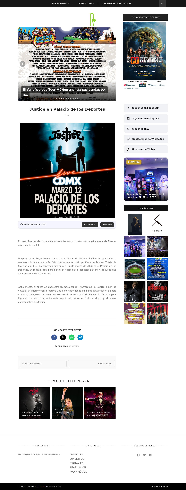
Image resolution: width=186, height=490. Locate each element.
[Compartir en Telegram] (80, 337)
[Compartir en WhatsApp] (72, 337)
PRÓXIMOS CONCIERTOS (117, 3)
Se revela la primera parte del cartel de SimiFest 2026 (133, 251)
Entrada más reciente (31, 363)
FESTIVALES (76, 463)
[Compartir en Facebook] (54, 337)
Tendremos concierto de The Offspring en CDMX (157, 295)
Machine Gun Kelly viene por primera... (33, 414)
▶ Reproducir (90, 224)
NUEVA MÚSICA (60, 3)
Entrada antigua (105, 363)
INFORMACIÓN (78, 467)
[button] (56, 98)
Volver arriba (159, 487)
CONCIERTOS (74, 346)
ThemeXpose (40, 486)
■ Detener (107, 224)
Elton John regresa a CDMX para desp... (99, 414)
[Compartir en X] (63, 337)
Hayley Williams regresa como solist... (63, 412)
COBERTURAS (86, 3)
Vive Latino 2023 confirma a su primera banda (157, 228)
